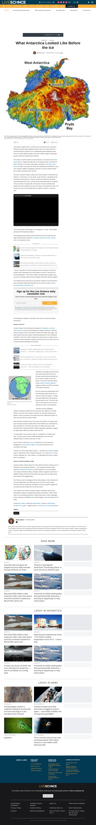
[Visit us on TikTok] (66, 2)
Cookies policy (35, 808)
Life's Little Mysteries (36, 764)
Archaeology (17, 6)
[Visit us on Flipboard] (64, 2)
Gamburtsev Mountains (27, 469)
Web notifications (75, 808)
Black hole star (73, 10)
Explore (62, 6)
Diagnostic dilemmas (36, 768)
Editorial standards (37, 811)
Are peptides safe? (60, 10)
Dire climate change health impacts (21, 10)
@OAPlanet (51, 503)
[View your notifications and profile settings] (88, 2)
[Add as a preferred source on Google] (48, 796)
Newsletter (55, 142)
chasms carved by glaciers (48, 383)
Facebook (16, 505)
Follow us (48, 142)
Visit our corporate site (76, 791)
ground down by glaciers (29, 444)
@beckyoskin (37, 503)
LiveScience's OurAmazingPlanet (48, 505)
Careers (14, 811)
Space (47, 6)
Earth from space (35, 766)
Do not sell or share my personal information (77, 813)
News (61, 53)
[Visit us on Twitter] (56, 2)
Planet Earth (39, 6)
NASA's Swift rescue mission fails (43, 10)
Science (31, 6)
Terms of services (33, 307)
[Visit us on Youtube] (61, 2)
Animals (9, 6)
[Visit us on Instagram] (58, 2)
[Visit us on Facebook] (53, 2)
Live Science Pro (87, 10)
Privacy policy (16, 808)
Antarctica (52, 40)
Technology (54, 6)
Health (25, 6)
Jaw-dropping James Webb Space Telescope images (54, 765)
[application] (36, 210)
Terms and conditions (77, 803)
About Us (53, 803)
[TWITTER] (17, 522)
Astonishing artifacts (36, 770)
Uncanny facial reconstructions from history (53, 778)
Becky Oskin (41, 53)
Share (17, 142)
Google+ (24, 505)
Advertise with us (56, 808)
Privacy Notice (18, 308)
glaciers (16, 513)
